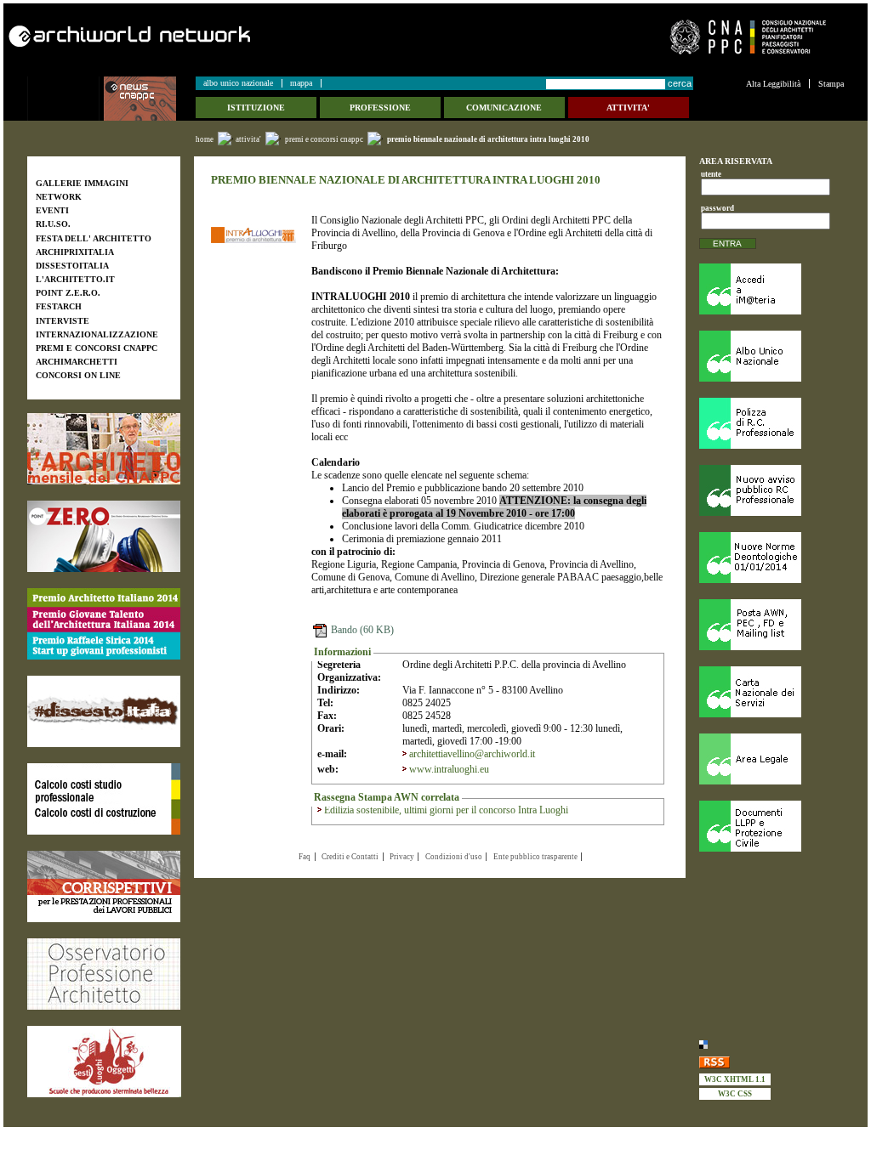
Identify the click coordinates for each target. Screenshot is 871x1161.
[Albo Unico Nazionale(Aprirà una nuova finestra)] (771, 356)
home (204, 139)
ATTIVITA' (248, 139)
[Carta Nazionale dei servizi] (771, 691)
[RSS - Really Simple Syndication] (771, 1062)
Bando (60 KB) (361, 630)
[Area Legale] (771, 758)
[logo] (65, 98)
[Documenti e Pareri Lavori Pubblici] (771, 826)
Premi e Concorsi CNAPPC (324, 139)
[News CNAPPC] (149, 98)
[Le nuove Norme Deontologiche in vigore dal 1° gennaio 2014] (771, 557)
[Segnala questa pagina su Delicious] (771, 1044)
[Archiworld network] (217, 36)
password (715, 208)
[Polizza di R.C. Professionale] (771, 423)
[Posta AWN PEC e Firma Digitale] (771, 624)
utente (711, 174)
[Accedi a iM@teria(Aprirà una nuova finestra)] (771, 288)
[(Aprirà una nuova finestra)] (103, 448)
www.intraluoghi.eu (449, 769)
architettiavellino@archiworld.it (472, 754)
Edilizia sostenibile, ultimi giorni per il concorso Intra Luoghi (446, 810)
